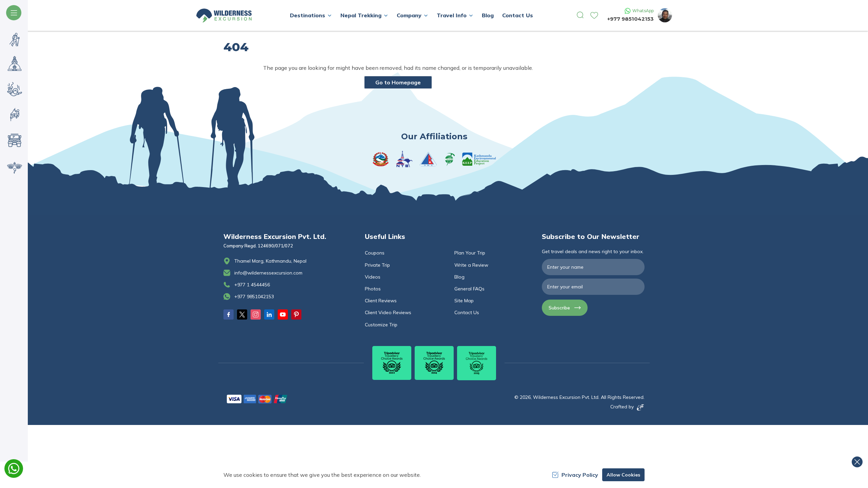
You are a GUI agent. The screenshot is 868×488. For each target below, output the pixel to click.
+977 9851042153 (630, 19)
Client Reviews (381, 301)
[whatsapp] (13, 468)
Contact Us (517, 15)
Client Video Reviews (388, 312)
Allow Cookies (623, 475)
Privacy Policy (579, 474)
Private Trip (377, 265)
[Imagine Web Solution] (639, 407)
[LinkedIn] (269, 314)
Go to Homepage (398, 82)
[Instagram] (256, 314)
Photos (373, 289)
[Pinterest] (296, 314)
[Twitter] (242, 314)
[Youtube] (283, 314)
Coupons (374, 253)
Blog (488, 15)
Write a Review (471, 265)
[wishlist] (594, 15)
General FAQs (469, 289)
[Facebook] (228, 314)
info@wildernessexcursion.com (268, 273)
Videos (372, 277)
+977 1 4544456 (252, 285)
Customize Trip (381, 325)
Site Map (464, 301)
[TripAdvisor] (392, 362)
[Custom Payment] (290, 399)
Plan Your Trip (469, 253)
